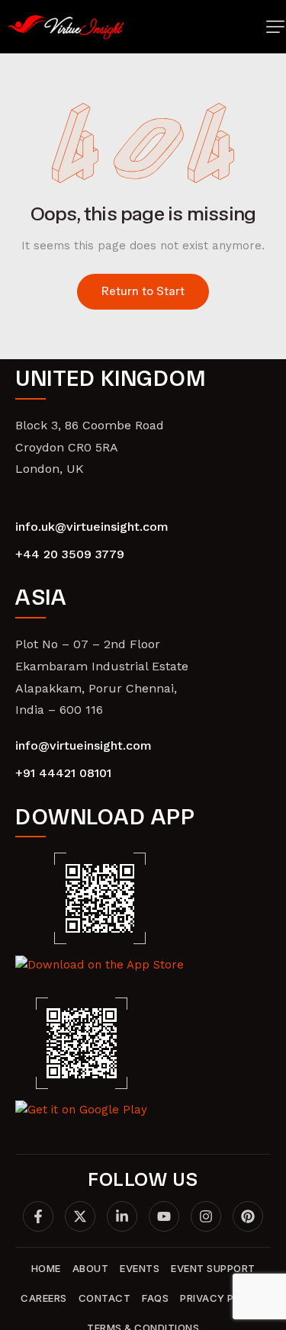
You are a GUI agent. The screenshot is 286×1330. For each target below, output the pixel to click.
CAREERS (44, 1298)
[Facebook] (38, 1216)
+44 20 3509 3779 (69, 554)
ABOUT (90, 1268)
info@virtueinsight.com (83, 745)
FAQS (155, 1298)
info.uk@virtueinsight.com (92, 526)
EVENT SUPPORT (213, 1268)
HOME (46, 1268)
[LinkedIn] (122, 1216)
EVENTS (139, 1268)
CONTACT (105, 1298)
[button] (275, 26)
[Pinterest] (248, 1216)
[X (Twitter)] (80, 1216)
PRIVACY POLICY (222, 1298)
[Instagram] (206, 1216)
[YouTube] (164, 1216)
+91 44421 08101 (63, 773)
